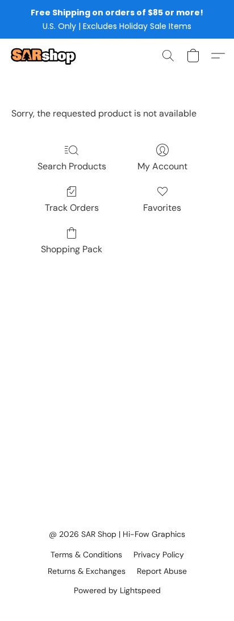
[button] (45, 56)
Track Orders (72, 208)
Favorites (162, 208)
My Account (162, 166)
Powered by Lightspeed (117, 590)
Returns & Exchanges (87, 571)
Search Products (71, 166)
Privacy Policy (158, 554)
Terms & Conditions (86, 554)
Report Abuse (162, 571)
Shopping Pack (71, 249)
